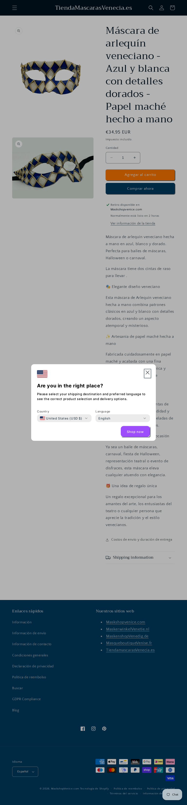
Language (102, 411)
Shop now (135, 431)
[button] (147, 373)
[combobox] (61, 418)
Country (43, 411)
